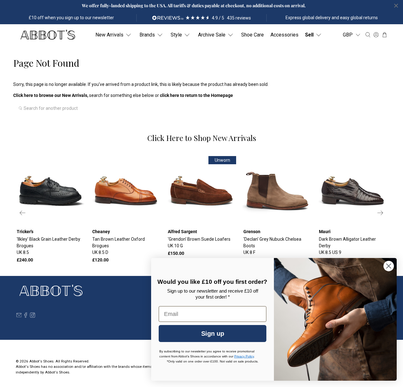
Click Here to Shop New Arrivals (201, 138)
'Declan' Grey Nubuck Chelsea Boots (272, 246)
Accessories (284, 35)
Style (176, 35)
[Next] (380, 213)
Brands (147, 35)
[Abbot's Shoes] (47, 35)
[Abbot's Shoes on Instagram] (32, 316)
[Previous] (23, 213)
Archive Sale (211, 35)
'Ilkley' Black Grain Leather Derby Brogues (48, 246)
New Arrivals (109, 35)
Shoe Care (252, 35)
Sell (309, 35)
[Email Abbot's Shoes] (19, 316)
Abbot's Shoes (41, 361)
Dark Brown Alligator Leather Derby (347, 246)
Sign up (212, 333)
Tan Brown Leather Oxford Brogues (118, 246)
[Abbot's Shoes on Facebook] (25, 316)
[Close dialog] (388, 266)
